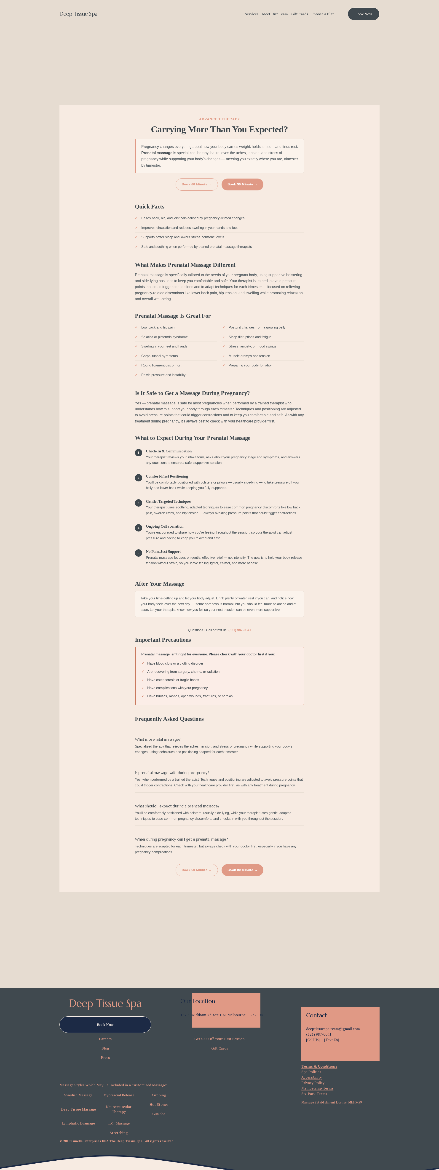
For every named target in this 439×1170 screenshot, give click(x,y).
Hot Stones (159, 1104)
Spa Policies (311, 1071)
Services (251, 13)
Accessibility (311, 1077)
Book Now (363, 13)
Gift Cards (299, 13)
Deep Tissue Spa (78, 13)
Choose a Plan (323, 13)
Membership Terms (317, 1088)
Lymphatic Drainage (78, 1123)
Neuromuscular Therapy (118, 1109)
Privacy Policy (312, 1082)
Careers (105, 1038)
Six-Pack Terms (314, 1093)
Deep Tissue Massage (78, 1109)
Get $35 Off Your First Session (219, 1038)
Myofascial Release (118, 1095)
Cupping (159, 1095)
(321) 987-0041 (239, 630)
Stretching (119, 1132)
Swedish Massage (78, 1095)
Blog (105, 1048)
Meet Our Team (275, 13)
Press (105, 1057)
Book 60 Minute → (197, 184)
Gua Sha (159, 1113)
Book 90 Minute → (242, 184)
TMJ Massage (119, 1123)
